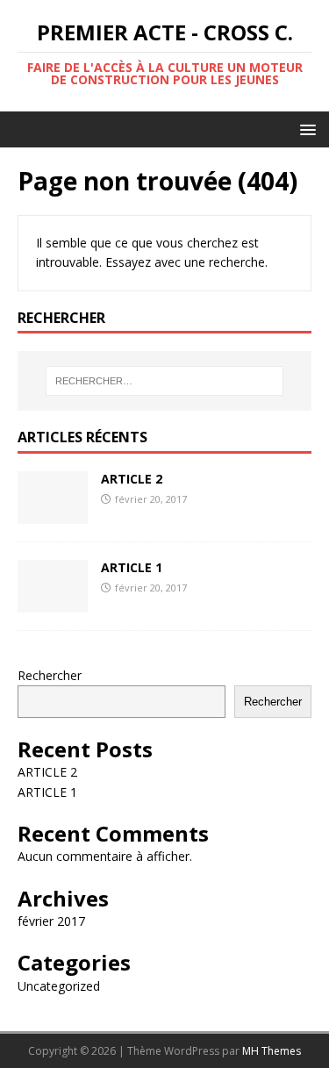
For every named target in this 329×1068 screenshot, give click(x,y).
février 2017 (51, 921)
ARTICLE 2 (131, 478)
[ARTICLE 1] (53, 601)
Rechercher (50, 675)
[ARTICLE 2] (53, 513)
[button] (305, 128)
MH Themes (271, 1050)
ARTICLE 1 (131, 567)
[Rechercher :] (164, 381)
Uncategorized (59, 986)
